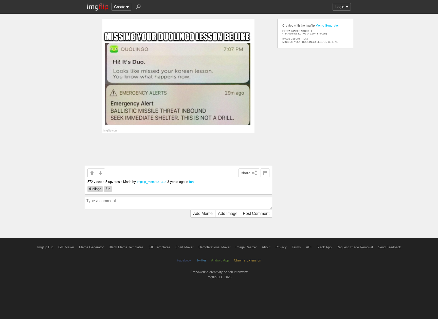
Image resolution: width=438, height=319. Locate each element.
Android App (220, 260)
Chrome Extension (247, 260)
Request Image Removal (355, 247)
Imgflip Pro (45, 247)
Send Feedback (389, 247)
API (309, 247)
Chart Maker (184, 247)
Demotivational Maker (214, 247)
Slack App (324, 247)
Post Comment (256, 213)
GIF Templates (159, 247)
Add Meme (203, 213)
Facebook (184, 260)
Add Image (228, 213)
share (245, 173)
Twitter (201, 260)
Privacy (281, 247)
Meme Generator (327, 25)
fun (191, 182)
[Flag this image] (265, 172)
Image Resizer (246, 247)
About (266, 247)
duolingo (95, 189)
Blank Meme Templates (126, 247)
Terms (296, 247)
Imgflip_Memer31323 (151, 181)
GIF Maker (66, 247)
